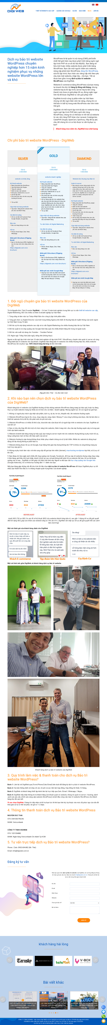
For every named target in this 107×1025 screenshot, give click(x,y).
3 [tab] (53, 1012)
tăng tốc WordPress (89, 71)
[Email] (104, 1021)
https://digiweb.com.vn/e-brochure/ (53, 263)
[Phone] (104, 1016)
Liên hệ (95, 11)
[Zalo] (104, 1007)
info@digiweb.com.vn (81, 875)
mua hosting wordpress (75, 450)
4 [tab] (55, 1012)
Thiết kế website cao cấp (45, 11)
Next (96, 961)
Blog (89, 11)
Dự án (75, 11)
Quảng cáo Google (63, 11)
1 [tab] (49, 1012)
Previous (10, 961)
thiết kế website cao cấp (88, 310)
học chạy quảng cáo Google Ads (83, 460)
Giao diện (82, 11)
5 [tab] (57, 1012)
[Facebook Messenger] (104, 1012)
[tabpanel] (53, 1000)
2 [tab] (51, 1012)
